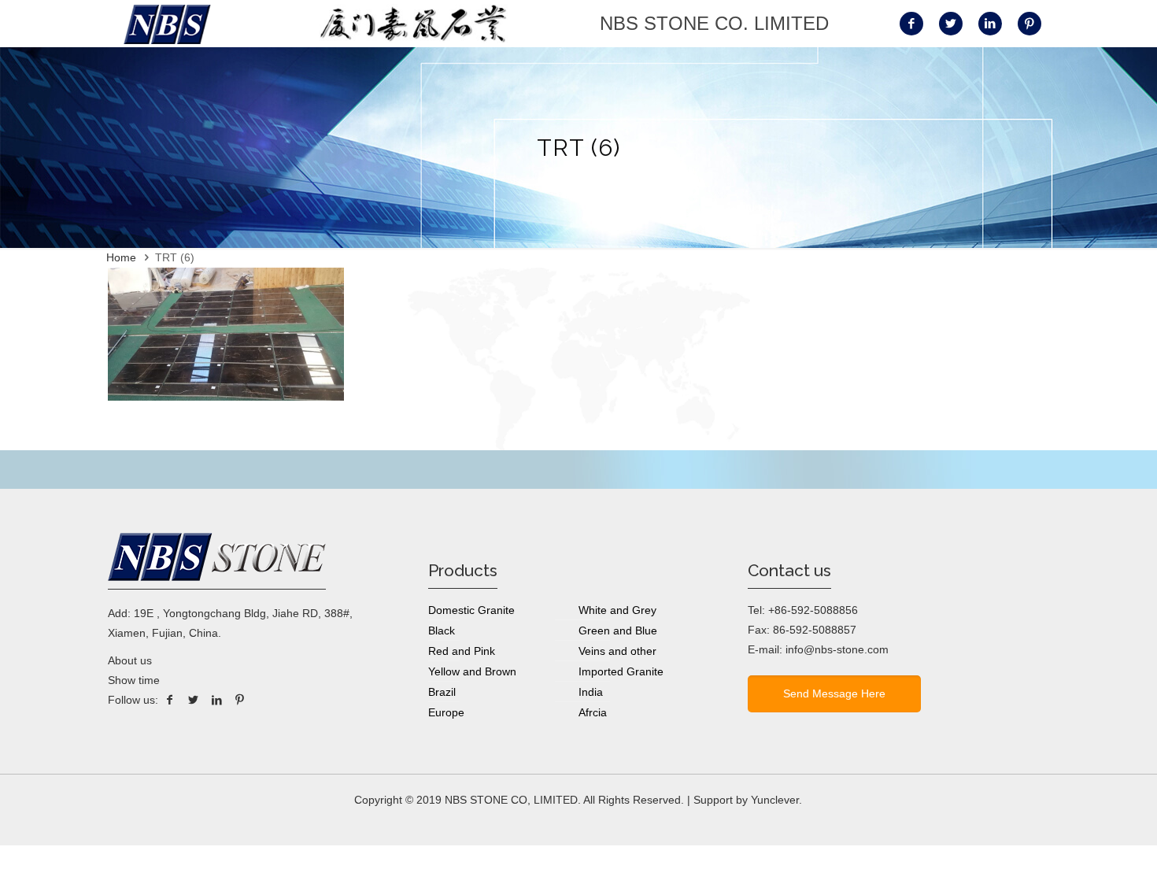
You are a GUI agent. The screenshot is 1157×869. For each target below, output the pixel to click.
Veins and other (617, 651)
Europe (446, 712)
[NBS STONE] (167, 23)
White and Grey (617, 610)
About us (130, 660)
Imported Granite (621, 671)
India (590, 692)
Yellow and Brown (472, 671)
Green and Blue (617, 630)
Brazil (442, 692)
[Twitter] (193, 699)
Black (441, 630)
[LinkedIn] (216, 699)
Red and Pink (461, 651)
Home (121, 257)
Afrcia (592, 712)
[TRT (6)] (226, 396)
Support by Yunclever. (747, 799)
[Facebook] (170, 699)
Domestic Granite (471, 610)
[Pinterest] (240, 699)
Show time (134, 680)
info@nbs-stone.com (837, 649)
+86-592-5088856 (813, 610)
